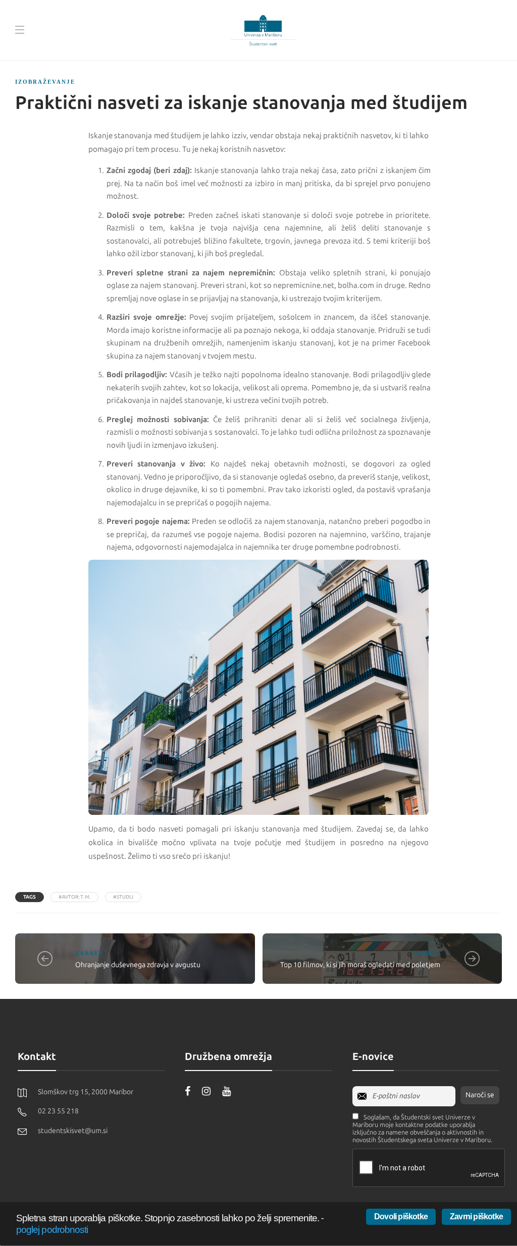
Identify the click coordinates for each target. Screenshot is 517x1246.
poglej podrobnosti (52, 1229)
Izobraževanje (45, 82)
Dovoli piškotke (401, 1216)
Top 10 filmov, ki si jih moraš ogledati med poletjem (361, 965)
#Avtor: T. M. (74, 897)
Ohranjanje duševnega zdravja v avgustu (137, 965)
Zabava (89, 953)
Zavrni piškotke (476, 1216)
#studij (123, 897)
